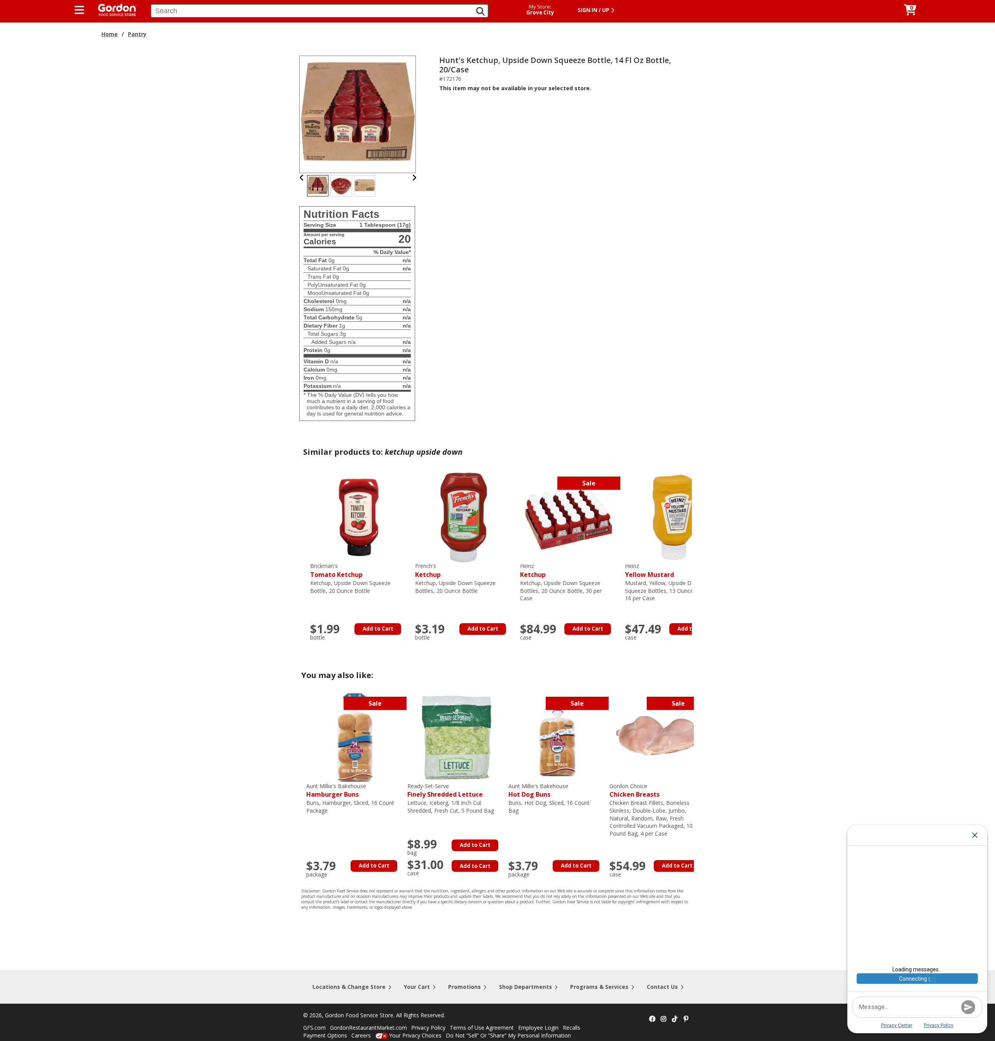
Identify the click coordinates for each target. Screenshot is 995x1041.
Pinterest (686, 1019)
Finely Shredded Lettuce (445, 790)
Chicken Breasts (634, 790)
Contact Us (662, 986)
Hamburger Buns (336, 790)
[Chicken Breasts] (658, 737)
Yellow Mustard (649, 570)
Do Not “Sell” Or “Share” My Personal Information (508, 1035)
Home (109, 34)
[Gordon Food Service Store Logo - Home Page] (113, 9)
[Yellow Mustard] (673, 516)
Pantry (137, 34)
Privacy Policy (428, 1027)
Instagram (663, 1019)
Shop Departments (525, 986)
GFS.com (314, 1027)
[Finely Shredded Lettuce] (456, 737)
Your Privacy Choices (415, 1035)
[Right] (414, 177)
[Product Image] (358, 113)
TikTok (675, 1019)
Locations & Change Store (349, 986)
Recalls (571, 1027)
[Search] (480, 11)
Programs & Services (599, 986)
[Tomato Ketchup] (358, 516)
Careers (361, 1035)
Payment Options (325, 1035)
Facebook (652, 1019)
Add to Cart (378, 628)
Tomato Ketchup (336, 570)
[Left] (301, 177)
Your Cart (417, 986)
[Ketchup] (463, 516)
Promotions (464, 986)
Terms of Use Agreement (482, 1027)
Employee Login (538, 1027)
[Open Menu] (79, 10)
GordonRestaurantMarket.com (368, 1027)
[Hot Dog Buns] (557, 737)
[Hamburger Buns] (355, 737)
